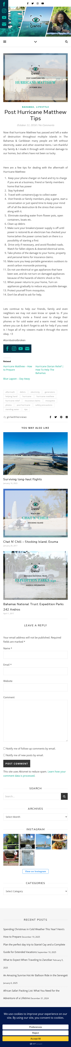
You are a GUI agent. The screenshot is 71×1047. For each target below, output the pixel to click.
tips (26, 409)
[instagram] (38, 3)
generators (50, 392)
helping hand (11, 396)
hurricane (26, 396)
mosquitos (50, 400)
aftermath (10, 392)
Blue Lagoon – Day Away (16, 378)
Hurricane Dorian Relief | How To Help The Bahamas (50, 370)
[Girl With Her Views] (35, 22)
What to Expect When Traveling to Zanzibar (27, 959)
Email (7, 664)
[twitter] (33, 3)
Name (7, 648)
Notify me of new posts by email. (25, 755)
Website (7, 681)
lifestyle (42, 107)
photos (8, 405)
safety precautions (43, 405)
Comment (9, 697)
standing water (12, 409)
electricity (35, 392)
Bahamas (28, 107)
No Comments (46, 125)
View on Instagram (35, 871)
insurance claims (32, 400)
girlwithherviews (17, 417)
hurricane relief (12, 400)
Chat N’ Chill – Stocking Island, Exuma (30, 542)
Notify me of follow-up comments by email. (31, 748)
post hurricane (23, 405)
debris (23, 392)
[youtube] (42, 3)
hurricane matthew (45, 396)
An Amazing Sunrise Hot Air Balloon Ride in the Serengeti (35, 975)
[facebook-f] (28, 3)
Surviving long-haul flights (22, 479)
